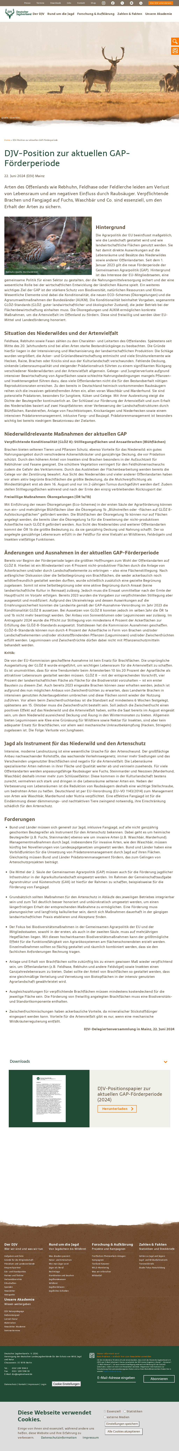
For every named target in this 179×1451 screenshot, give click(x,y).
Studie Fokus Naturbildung (152, 1267)
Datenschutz (10, 1384)
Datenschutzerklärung (112, 1371)
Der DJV (38, 13)
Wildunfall (97, 1275)
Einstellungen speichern (122, 1423)
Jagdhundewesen (57, 1279)
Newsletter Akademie (15, 1326)
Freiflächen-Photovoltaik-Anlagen (109, 1256)
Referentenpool (12, 1315)
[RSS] (140, 2)
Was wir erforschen (101, 1271)
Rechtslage (54, 1271)
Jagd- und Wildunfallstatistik (153, 1259)
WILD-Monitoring (100, 1267)
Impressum (33, 1384)
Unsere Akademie (158, 13)
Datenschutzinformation (59, 1437)
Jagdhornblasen (57, 1287)
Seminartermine (12, 1330)
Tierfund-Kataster (100, 1263)
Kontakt (81, 3)
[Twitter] (122, 2)
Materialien (10, 1322)
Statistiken (134, 1411)
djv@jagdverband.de (22, 1374)
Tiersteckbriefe (146, 1263)
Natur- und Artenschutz (60, 1259)
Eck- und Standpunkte (15, 1271)
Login (43, 1384)
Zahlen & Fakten (129, 13)
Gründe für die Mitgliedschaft (18, 1259)
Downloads (55, 3)
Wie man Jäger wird (59, 1263)
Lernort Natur (11, 1319)
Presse (27, 3)
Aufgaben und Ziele (13, 1256)
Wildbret (53, 1283)
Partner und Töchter (14, 1275)
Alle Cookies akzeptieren (124, 1431)
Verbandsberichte (13, 1279)
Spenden (8, 1287)
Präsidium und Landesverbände (19, 1263)
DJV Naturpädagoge (14, 1311)
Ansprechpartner (12, 1267)
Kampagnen (98, 1259)
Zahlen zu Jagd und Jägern (152, 1256)
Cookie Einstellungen (66, 1384)
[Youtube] (131, 2)
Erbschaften (10, 1283)
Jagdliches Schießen (59, 1290)
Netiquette (9, 1294)
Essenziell (114, 1411)
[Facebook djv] (112, 2)
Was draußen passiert (59, 1256)
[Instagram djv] (103, 2)
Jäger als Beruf (56, 1267)
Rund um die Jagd (60, 13)
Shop (93, 3)
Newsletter (9, 1290)
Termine (40, 3)
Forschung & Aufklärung (95, 13)
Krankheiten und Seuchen (61, 1275)
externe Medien (118, 1417)
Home (7, 140)
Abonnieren (159, 1378)
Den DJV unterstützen (160, 3)
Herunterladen (115, 1108)
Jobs (69, 3)
